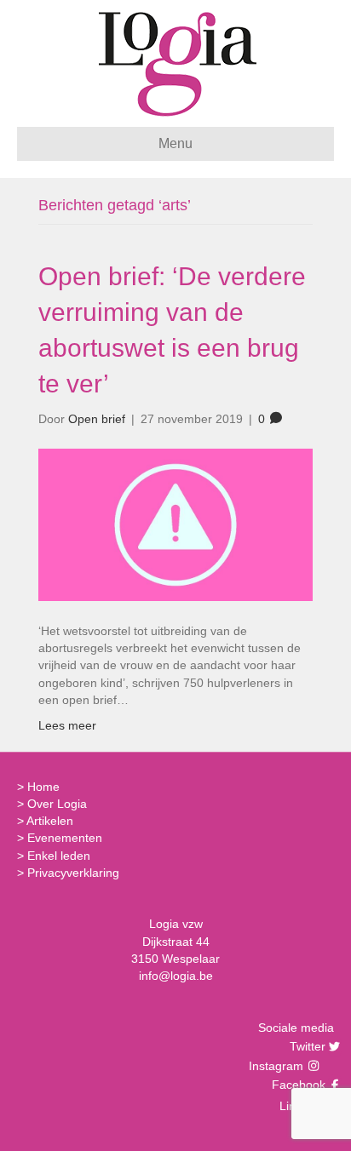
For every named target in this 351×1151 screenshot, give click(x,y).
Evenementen (64, 838)
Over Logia (57, 803)
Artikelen (49, 820)
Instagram (278, 1066)
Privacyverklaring (73, 872)
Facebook (296, 1084)
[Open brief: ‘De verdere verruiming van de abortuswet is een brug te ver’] (175, 523)
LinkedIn (300, 1106)
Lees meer (67, 725)
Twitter (305, 1046)
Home (43, 786)
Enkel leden (58, 855)
